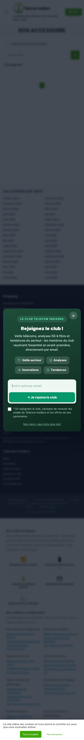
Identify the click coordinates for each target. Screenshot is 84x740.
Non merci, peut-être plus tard (42, 424)
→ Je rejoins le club (42, 397)
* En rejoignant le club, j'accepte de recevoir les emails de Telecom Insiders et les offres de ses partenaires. (42, 412)
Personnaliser (54, 734)
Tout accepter (30, 734)
